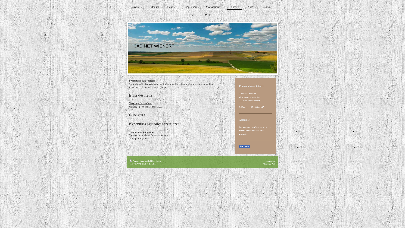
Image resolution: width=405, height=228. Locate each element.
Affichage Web (269, 163)
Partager (246, 146)
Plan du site (156, 160)
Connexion (270, 160)
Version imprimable (141, 160)
